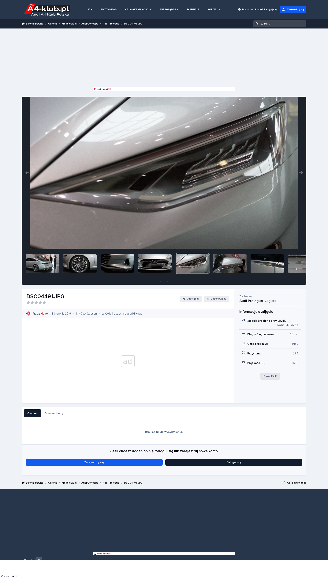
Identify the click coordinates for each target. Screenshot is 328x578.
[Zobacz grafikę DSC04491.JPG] (192, 263)
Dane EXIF (270, 376)
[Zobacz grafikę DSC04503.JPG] (42, 263)
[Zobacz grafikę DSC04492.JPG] (154, 263)
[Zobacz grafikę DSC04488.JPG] (304, 263)
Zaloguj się (233, 462)
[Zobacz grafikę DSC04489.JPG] (267, 263)
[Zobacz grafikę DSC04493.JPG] (117, 263)
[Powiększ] (164, 173)
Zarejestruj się (94, 462)
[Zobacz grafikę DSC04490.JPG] (229, 263)
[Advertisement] (164, 58)
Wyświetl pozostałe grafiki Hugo (122, 313)
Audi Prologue (251, 301)
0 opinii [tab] (32, 413)
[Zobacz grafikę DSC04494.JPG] (79, 263)
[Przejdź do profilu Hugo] (28, 313)
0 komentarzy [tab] (54, 413)
